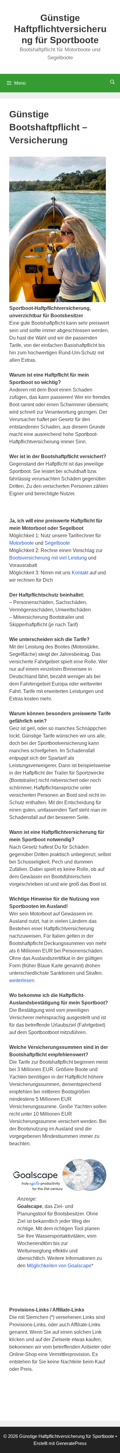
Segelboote (57, 543)
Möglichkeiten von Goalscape (59, 1265)
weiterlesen (21, 980)
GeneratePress (71, 1443)
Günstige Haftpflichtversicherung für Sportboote (60, 29)
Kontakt (81, 572)
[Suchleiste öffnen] (112, 82)
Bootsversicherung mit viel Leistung (48, 557)
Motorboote (22, 543)
